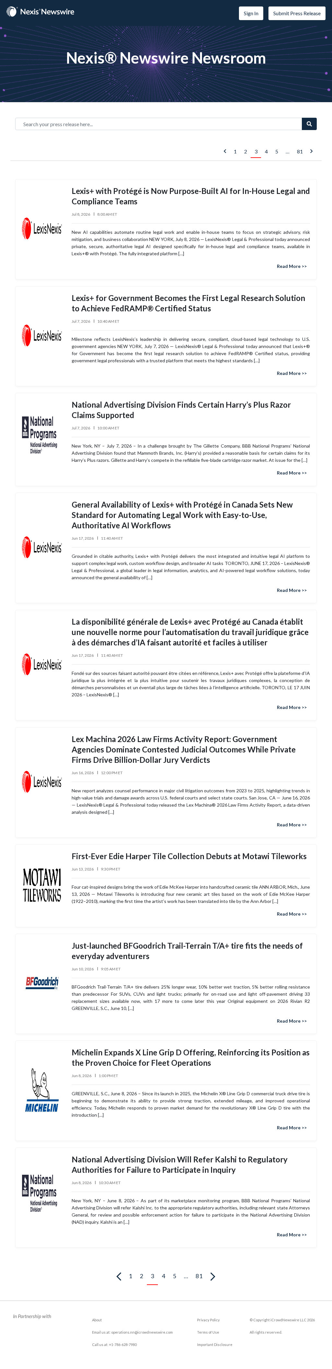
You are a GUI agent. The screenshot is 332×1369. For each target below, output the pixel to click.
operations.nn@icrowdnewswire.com (142, 1332)
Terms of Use (208, 1332)
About (97, 1320)
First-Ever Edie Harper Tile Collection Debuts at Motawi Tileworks (189, 856)
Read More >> (292, 266)
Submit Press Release (297, 13)
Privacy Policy (208, 1320)
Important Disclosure (214, 1344)
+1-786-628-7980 (122, 1344)
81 (300, 151)
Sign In (251, 13)
